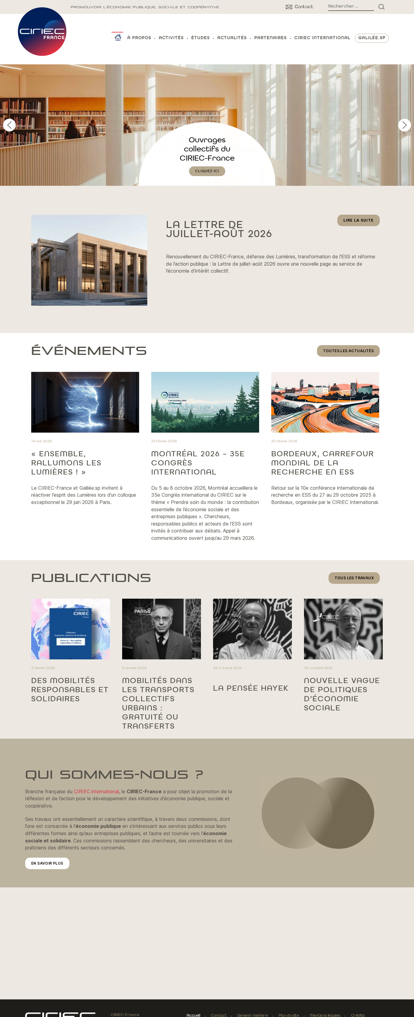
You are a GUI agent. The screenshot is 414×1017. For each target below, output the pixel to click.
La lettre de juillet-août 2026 (219, 230)
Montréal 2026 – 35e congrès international (198, 463)
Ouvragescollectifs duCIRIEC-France (207, 149)
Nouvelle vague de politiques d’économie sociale (342, 694)
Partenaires (270, 38)
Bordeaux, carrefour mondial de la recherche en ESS (322, 463)
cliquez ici (207, 171)
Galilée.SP (372, 38)
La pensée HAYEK (251, 688)
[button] (207, 125)
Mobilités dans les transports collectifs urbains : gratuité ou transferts (158, 703)
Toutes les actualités (348, 351)
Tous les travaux (354, 578)
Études (200, 38)
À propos (139, 38)
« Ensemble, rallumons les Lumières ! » (66, 463)
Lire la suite (361, 222)
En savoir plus (47, 863)
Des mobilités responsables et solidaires (70, 690)
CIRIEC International (322, 38)
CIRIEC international (96, 791)
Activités (171, 38)
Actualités (232, 38)
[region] (207, 125)
